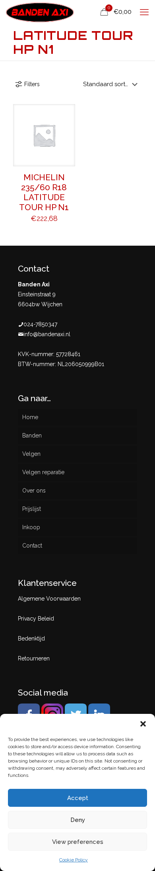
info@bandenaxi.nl (46, 334)
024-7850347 (40, 324)
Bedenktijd (31, 638)
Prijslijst (31, 509)
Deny (77, 820)
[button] (143, 724)
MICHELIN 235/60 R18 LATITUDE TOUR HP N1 (44, 192)
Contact (32, 545)
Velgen (31, 454)
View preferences (77, 841)
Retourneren (34, 658)
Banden (32, 435)
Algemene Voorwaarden (49, 598)
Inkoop (31, 527)
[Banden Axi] (40, 12)
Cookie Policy (73, 860)
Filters (32, 84)
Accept (77, 798)
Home (30, 417)
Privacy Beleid (36, 618)
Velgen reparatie (43, 472)
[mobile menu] (144, 12)
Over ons (34, 490)
